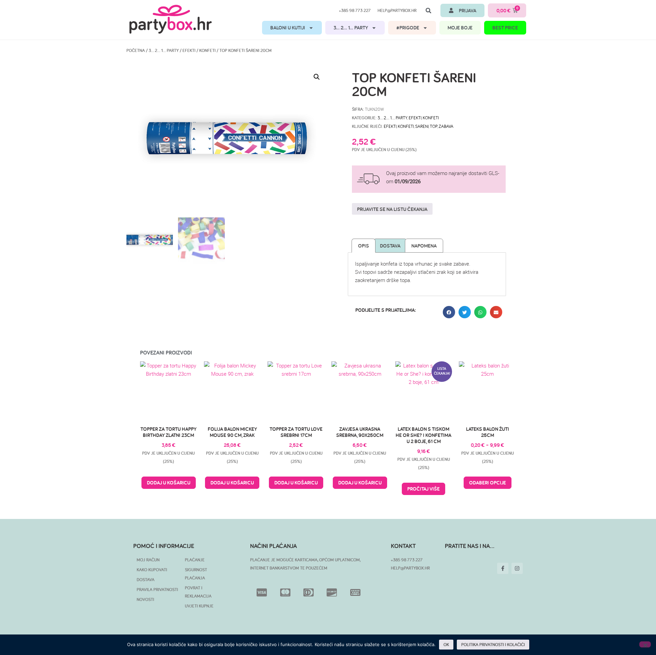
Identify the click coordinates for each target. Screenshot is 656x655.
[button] (428, 10)
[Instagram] (517, 568)
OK (446, 644)
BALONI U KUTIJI (287, 27)
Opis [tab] (363, 245)
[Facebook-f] (502, 568)
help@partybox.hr (397, 10)
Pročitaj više (423, 488)
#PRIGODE (407, 27)
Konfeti (207, 50)
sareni (421, 126)
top (433, 126)
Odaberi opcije (487, 482)
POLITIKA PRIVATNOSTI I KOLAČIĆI (493, 644)
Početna (135, 50)
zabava (446, 126)
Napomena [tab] (424, 245)
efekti (390, 126)
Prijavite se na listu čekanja (392, 209)
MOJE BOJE (460, 27)
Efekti (188, 50)
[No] (645, 644)
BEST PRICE (505, 27)
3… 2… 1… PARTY (350, 27)
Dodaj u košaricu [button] (168, 482)
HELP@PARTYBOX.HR (410, 568)
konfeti (406, 126)
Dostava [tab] (390, 245)
